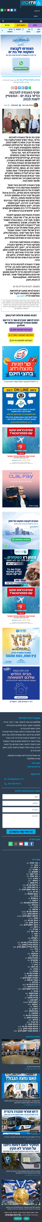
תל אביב (34, 1022)
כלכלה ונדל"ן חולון (30, 944)
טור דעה (34, 931)
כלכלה (35, 940)
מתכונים (34, 960)
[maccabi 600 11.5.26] (21, 703)
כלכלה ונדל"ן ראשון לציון (27, 946)
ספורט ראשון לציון (30, 977)
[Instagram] (5, 10)
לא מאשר (18, 1218)
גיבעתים (34, 898)
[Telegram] (11, 10)
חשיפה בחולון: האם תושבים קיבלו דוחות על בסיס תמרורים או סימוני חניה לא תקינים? (23, 1172)
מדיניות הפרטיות (13, 1215)
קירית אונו (33, 995)
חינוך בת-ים (33, 920)
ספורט (35, 971)
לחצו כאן (20, 296)
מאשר (26, 1218)
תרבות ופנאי (33, 1024)
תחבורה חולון (32, 1017)
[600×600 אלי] (21, 463)
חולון (35, 25)
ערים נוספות (9, 30)
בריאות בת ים (32, 885)
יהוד (36, 935)
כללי (36, 949)
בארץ (35, 878)
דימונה (35, 900)
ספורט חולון (33, 975)
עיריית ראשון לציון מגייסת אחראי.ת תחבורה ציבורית (22, 1137)
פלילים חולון (33, 986)
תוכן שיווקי (33, 1011)
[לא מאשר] (38, 1216)
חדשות (35, 909)
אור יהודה (34, 862)
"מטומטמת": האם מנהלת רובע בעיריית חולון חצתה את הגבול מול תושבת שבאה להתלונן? (22, 1102)
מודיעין (35, 955)
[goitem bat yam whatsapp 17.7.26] (21, 74)
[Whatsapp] (2, 10)
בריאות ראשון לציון (30, 889)
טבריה (35, 929)
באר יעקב (38, 30)
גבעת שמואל (32, 893)
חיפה (36, 927)
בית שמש (34, 882)
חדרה (35, 907)
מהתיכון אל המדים (33, 1066)
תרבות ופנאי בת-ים (30, 1026)
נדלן (36, 964)
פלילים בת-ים (32, 984)
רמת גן (35, 1008)
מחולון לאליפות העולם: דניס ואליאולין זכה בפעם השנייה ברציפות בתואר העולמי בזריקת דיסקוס (23, 1208)
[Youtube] (8, 10)
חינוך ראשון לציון (31, 924)
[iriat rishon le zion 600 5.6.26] (21, 664)
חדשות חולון (33, 913)
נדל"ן (35, 962)
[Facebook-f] (15, 10)
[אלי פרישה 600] (21, 585)
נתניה (35, 969)
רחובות (18, 29)
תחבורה (34, 1013)
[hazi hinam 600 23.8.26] (21, 382)
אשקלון (35, 871)
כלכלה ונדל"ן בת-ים (25, 79)
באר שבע (34, 876)
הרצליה (35, 904)
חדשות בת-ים (32, 911)
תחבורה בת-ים (32, 1015)
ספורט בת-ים (32, 973)
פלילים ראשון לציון (30, 988)
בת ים (7, 25)
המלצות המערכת (31, 902)
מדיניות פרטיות (33, 767)
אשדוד (35, 869)
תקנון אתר (36, 763)
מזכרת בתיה (33, 958)
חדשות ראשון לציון (30, 916)
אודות (35, 16)
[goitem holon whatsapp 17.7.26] (21, 548)
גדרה (36, 896)
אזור (36, 865)
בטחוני (35, 880)
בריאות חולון (32, 887)
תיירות (35, 1019)
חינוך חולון (33, 922)
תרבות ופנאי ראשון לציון (28, 1030)
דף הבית (37, 11)
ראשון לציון (21, 25)
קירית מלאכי (32, 997)
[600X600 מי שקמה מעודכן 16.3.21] (21, 423)
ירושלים (34, 938)
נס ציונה (28, 30)
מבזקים (34, 953)
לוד (36, 951)
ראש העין (34, 999)
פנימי (35, 991)
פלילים (35, 982)
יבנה (36, 933)
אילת (36, 867)
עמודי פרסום (32, 980)
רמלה (35, 1006)
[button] (39, 3)
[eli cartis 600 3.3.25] (21, 506)
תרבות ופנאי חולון (30, 1028)
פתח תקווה (33, 993)
